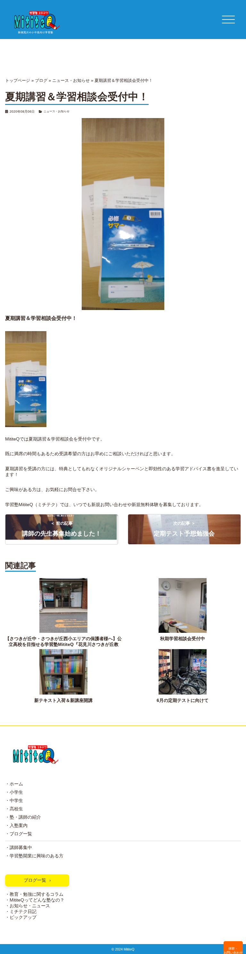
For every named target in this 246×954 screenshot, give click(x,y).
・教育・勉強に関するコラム (34, 894)
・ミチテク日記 (21, 911)
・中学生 (14, 800)
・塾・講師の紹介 (23, 817)
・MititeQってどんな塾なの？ (34, 900)
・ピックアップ (21, 917)
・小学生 (14, 792)
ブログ (41, 80)
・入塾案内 (16, 825)
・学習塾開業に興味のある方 (34, 856)
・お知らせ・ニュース (27, 905)
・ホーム (14, 784)
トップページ (17, 80)
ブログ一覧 (35, 880)
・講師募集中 (18, 847)
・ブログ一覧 (18, 833)
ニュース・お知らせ (71, 80)
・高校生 (14, 809)
